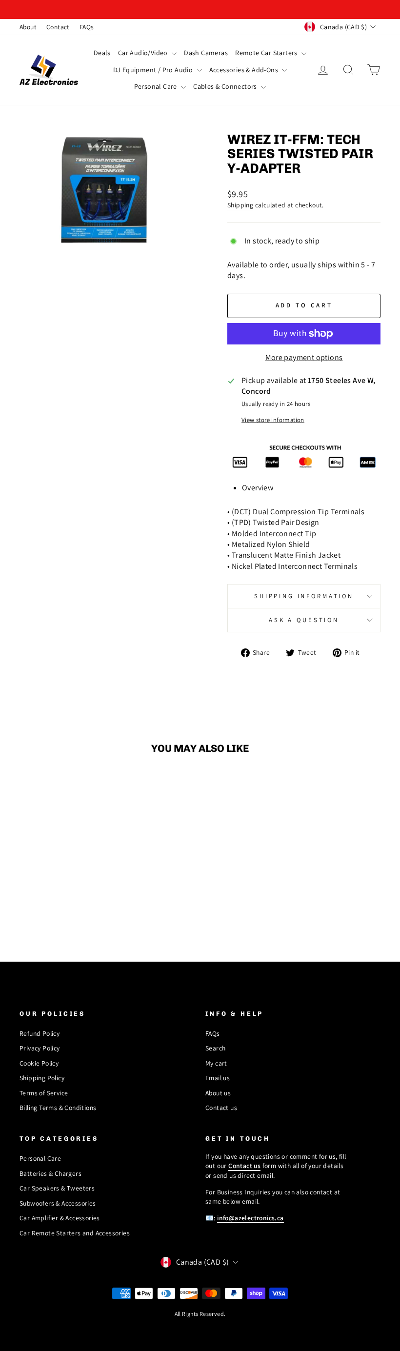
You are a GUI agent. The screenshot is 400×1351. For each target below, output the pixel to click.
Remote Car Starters (267, 52)
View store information (272, 420)
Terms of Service (44, 1093)
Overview (257, 488)
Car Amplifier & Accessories (60, 1217)
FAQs (87, 26)
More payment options (304, 357)
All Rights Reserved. (200, 1313)
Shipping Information (304, 596)
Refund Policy (40, 1033)
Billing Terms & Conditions (58, 1107)
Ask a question (304, 620)
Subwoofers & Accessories (58, 1203)
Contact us (221, 1107)
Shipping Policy (42, 1077)
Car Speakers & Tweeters (57, 1188)
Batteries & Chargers (50, 1173)
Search (215, 1048)
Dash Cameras (206, 52)
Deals (102, 52)
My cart (216, 1063)
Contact (58, 26)
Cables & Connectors (226, 86)
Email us (217, 1077)
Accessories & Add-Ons (244, 69)
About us (218, 1093)
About (28, 26)
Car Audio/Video (143, 52)
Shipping (240, 205)
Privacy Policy (40, 1048)
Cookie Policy (39, 1063)
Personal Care (156, 86)
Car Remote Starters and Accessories (75, 1233)
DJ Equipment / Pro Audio (154, 69)
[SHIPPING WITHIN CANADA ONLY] (200, 9)
